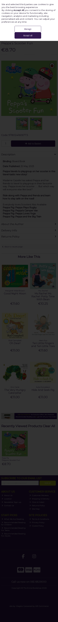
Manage (27, 29)
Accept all (27, 35)
